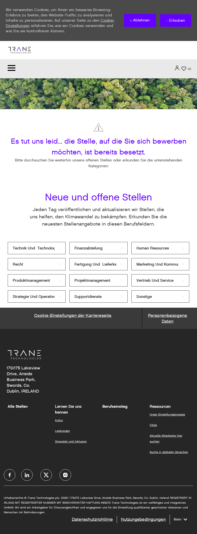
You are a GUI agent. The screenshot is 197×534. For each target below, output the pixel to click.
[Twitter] (46, 475)
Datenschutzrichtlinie (92, 519)
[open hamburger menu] (11, 68)
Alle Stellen (18, 406)
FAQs (153, 425)
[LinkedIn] (27, 475)
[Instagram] (65, 475)
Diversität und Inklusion (71, 441)
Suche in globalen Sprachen (169, 452)
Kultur (59, 420)
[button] (177, 68)
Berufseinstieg (115, 406)
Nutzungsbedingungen (143, 519)
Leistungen (62, 431)
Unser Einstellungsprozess (167, 414)
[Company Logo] (19, 50)
